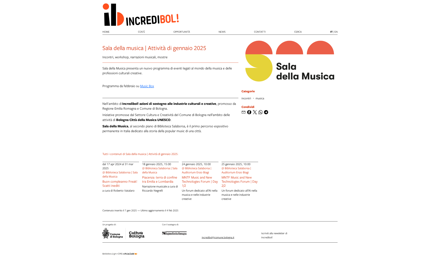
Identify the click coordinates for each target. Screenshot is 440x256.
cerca (298, 31)
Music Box (147, 86)
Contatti (260, 31)
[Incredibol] (136, 232)
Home (105, 31)
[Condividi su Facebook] (249, 112)
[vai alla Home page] (140, 14)
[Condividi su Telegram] (266, 112)
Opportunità (181, 31)
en (336, 31)
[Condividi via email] (243, 112)
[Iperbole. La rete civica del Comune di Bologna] (114, 233)
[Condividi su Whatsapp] (260, 112)
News (222, 31)
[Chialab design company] (120, 251)
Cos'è (141, 31)
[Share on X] (255, 112)
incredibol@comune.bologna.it (218, 237)
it (331, 32)
